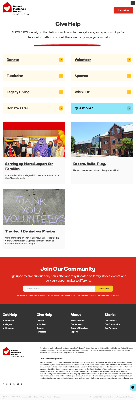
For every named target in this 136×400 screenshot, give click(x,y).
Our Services (76, 324)
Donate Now (123, 10)
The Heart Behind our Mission (30, 231)
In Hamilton (8, 320)
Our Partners (111, 328)
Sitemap (57, 397)
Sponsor (81, 76)
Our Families (110, 320)
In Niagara (7, 324)
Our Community (112, 324)
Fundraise (15, 76)
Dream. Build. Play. (89, 163)
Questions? (84, 108)
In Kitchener (8, 328)
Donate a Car (17, 108)
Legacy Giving (18, 92)
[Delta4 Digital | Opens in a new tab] (11, 397)
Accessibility (27, 397)
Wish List (82, 92)
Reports (74, 332)
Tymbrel (130, 397)
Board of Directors (79, 328)
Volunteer (83, 59)
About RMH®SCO (78, 320)
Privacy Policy (39, 397)
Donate (13, 59)
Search (49, 397)
